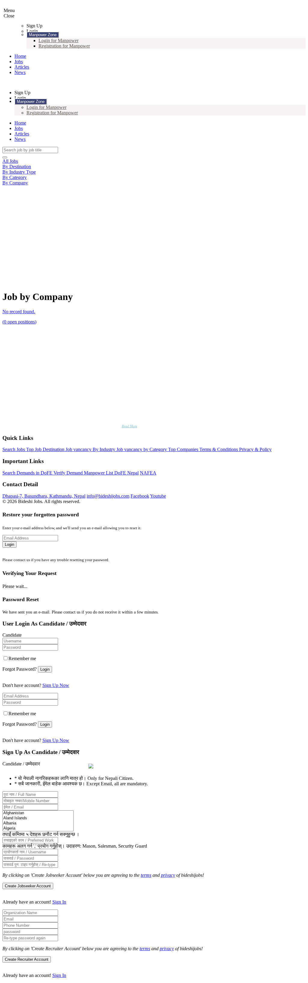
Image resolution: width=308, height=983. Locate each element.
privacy (168, 875)
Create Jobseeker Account (28, 886)
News (20, 72)
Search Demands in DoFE (28, 472)
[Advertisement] (154, 231)
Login (9, 544)
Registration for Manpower (64, 45)
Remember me (22, 658)
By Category (14, 177)
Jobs (18, 61)
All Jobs (10, 161)
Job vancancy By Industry (91, 449)
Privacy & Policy (255, 449)
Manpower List (99, 472)
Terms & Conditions (219, 449)
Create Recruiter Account (26, 959)
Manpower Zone (43, 34)
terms (146, 875)
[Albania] (38, 823)
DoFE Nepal (126, 472)
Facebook (140, 496)
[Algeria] (38, 828)
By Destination (16, 166)
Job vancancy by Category (142, 449)
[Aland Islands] (38, 818)
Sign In (59, 901)
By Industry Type (19, 172)
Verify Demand (69, 472)
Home (20, 56)
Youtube (158, 496)
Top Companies (183, 449)
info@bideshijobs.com (108, 496)
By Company (15, 182)
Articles (21, 67)
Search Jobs (14, 449)
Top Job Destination (46, 449)
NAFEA (148, 472)
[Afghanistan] (38, 813)
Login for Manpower (58, 40)
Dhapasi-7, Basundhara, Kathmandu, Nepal (43, 496)
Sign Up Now (55, 685)
